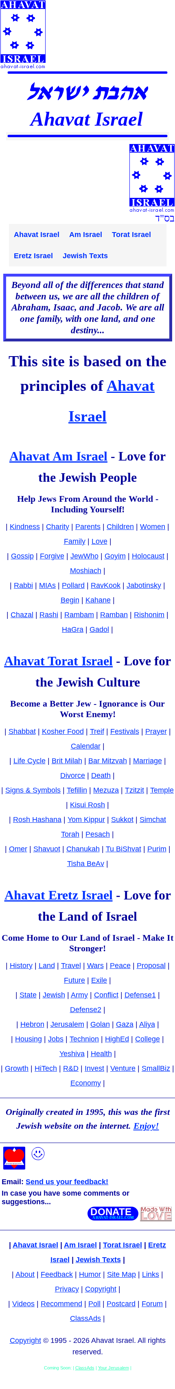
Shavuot (46, 849)
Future (74, 980)
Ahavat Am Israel (58, 456)
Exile (99, 980)
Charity (57, 527)
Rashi (48, 615)
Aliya (147, 1024)
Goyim (115, 556)
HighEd (117, 1039)
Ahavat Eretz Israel (58, 895)
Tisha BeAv (85, 864)
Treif (97, 731)
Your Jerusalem (113, 1367)
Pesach (97, 834)
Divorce (72, 775)
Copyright (100, 1289)
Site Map (121, 1274)
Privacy (67, 1289)
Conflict (106, 995)
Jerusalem (67, 1024)
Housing (28, 1039)
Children (120, 527)
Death (101, 775)
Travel (71, 965)
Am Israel (85, 234)
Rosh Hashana (37, 819)
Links (150, 1274)
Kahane (98, 600)
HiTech (46, 1068)
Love (99, 541)
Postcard (121, 1304)
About (25, 1274)
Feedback (57, 1274)
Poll (94, 1304)
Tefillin (77, 790)
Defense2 (85, 1010)
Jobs (55, 1039)
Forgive (52, 556)
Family (74, 541)
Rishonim (149, 615)
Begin (70, 600)
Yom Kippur (86, 819)
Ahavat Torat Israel (58, 661)
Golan (100, 1024)
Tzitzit (134, 790)
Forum (152, 1304)
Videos (23, 1304)
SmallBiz (156, 1068)
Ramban (114, 615)
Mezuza (106, 790)
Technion (84, 1039)
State (28, 995)
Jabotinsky (144, 585)
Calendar (86, 746)
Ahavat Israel (36, 234)
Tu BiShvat (123, 849)
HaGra (72, 629)
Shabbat (22, 731)
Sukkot (122, 819)
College (147, 1039)
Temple (162, 790)
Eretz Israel (33, 256)
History (21, 965)
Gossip (22, 556)
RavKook (105, 585)
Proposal (151, 965)
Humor (90, 1274)
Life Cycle (29, 761)
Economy (85, 1083)
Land (47, 965)
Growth (16, 1068)
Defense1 (140, 995)
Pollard (73, 585)
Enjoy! (146, 1126)
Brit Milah (67, 761)
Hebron (32, 1024)
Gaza (124, 1024)
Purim (156, 849)
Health (101, 1054)
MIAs (47, 585)
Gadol (99, 629)
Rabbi (23, 585)
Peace (120, 965)
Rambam (79, 615)
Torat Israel (131, 234)
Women (152, 527)
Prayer (156, 731)
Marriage (147, 761)
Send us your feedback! (67, 1182)
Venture (123, 1068)
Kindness (25, 527)
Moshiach (85, 571)
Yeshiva (72, 1054)
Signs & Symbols (33, 790)
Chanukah (83, 849)
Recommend (61, 1304)
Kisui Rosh (87, 805)
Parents (88, 527)
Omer (18, 849)
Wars (95, 965)
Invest (94, 1068)
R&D (71, 1068)
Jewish (54, 995)
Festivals (124, 731)
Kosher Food (63, 731)
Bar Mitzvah (107, 761)
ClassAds (85, 1318)
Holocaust (148, 556)
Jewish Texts (85, 256)
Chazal (22, 615)
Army (79, 995)
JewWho (84, 556)
